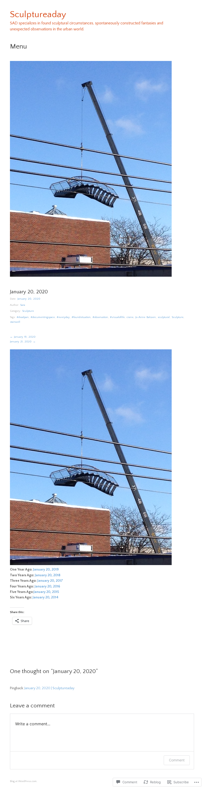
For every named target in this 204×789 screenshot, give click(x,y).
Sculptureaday (38, 14)
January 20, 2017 (50, 581)
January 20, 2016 (47, 586)
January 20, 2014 (46, 597)
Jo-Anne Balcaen (145, 317)
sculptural (164, 317)
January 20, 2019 (46, 570)
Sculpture (28, 311)
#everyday (63, 317)
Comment (177, 760)
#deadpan (23, 317)
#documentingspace (43, 317)
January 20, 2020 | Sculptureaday (49, 688)
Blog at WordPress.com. (23, 781)
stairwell (15, 321)
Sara (22, 305)
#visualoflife (117, 317)
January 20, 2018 (47, 575)
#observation (100, 317)
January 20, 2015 (46, 592)
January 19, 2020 (23, 336)
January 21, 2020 (23, 341)
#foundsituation (81, 317)
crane (130, 317)
